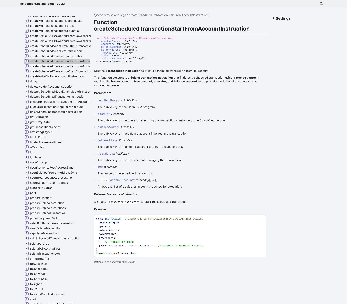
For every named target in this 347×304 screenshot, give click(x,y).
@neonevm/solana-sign (110, 15)
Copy (260, 218)
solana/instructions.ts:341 (122, 261)
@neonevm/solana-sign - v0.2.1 (42, 3)
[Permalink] (134, 61)
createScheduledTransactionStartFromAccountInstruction (168, 15)
